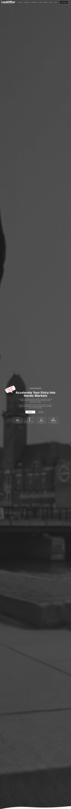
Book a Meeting (64, 2)
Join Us (55, 2)
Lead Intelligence (34, 2)
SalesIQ (40, 2)
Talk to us (29, 412)
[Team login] (69, 2)
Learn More (40, 412)
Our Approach (26, 2)
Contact (50, 2)
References (46, 2)
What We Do (20, 2)
